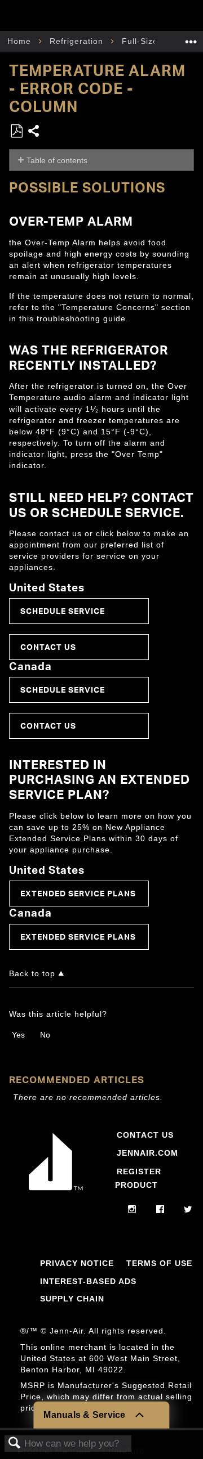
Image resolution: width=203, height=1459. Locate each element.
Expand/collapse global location (191, 38)
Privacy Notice (77, 1263)
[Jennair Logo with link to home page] (56, 1190)
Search (15, 1443)
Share (34, 132)
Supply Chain (72, 1298)
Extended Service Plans (78, 893)
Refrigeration (78, 41)
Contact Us (48, 647)
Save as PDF (16, 131)
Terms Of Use (159, 1263)
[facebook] (160, 1210)
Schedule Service (62, 611)
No (45, 1034)
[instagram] (132, 1210)
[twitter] (188, 1210)
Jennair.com (147, 1152)
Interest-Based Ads (88, 1281)
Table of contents (57, 160)
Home (20, 41)
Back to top (32, 973)
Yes (18, 1034)
